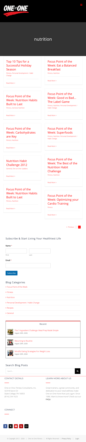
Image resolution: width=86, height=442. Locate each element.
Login (77, 438)
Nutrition (56, 73)
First (7, 255)
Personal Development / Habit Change (23, 302)
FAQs (48, 399)
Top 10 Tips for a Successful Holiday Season (18, 65)
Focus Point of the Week (17, 287)
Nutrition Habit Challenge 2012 (16, 163)
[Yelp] (21, 426)
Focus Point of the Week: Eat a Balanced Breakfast (62, 65)
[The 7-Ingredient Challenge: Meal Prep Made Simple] (10, 330)
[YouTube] (16, 426)
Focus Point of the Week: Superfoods (60, 130)
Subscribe (11, 273)
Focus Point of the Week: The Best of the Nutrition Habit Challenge (62, 165)
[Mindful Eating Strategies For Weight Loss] (10, 351)
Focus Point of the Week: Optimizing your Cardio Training (63, 200)
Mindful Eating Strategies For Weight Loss (32, 351)
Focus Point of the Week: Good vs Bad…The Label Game (62, 98)
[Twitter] (11, 426)
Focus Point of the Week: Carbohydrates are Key (20, 132)
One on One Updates (20, 169)
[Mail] (26, 426)
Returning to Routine (23, 341)
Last (30, 255)
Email (9, 260)
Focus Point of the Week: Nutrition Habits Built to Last (21, 100)
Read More (10, 83)
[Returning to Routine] (10, 341)
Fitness (8, 73)
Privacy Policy (66, 438)
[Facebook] (5, 426)
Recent (43, 324)
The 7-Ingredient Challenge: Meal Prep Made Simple (36, 330)
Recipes (10, 308)
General (15, 108)
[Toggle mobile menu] (81, 5)
